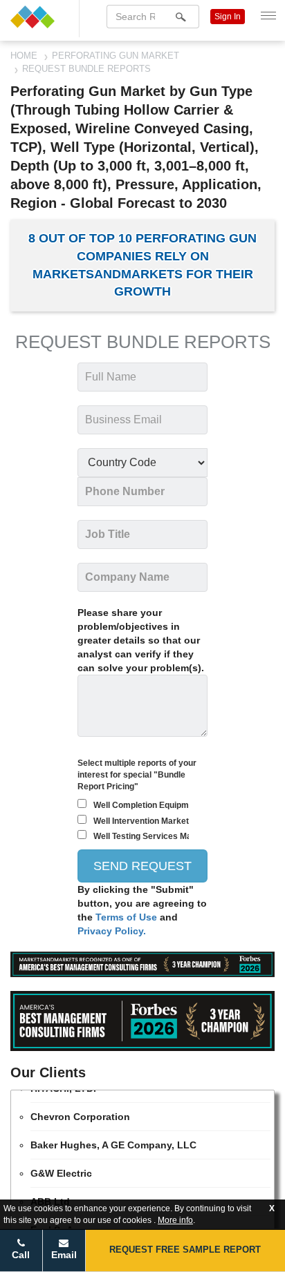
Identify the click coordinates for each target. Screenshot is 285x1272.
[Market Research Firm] (39, 17)
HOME (23, 55)
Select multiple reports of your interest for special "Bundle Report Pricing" (136, 774)
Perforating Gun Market (115, 55)
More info (175, 1220)
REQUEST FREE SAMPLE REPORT (185, 1249)
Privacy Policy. (111, 930)
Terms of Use (127, 917)
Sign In (227, 16)
